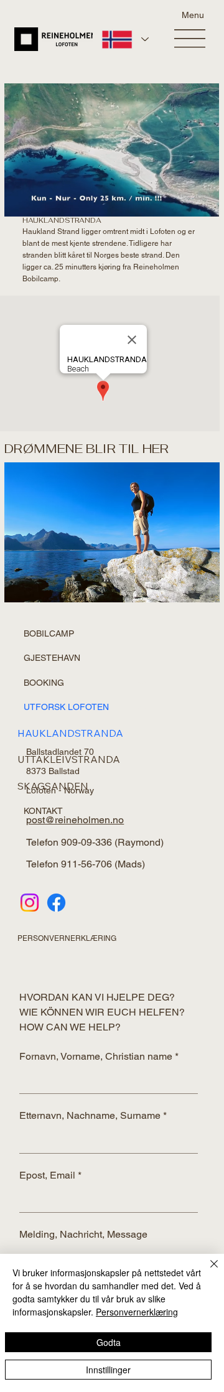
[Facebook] (56, 902)
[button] (197, 201)
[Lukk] (207, 1271)
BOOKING (44, 683)
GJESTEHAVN (52, 658)
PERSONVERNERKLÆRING (66, 938)
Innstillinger (108, 1369)
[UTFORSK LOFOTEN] (142, 707)
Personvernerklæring (137, 1312)
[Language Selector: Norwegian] (124, 39)
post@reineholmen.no (75, 820)
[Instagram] (29, 902)
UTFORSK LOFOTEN (66, 707)
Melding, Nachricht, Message (83, 1234)
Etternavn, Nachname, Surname (93, 1115)
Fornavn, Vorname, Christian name (99, 1056)
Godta (108, 1342)
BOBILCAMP (49, 633)
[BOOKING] (142, 683)
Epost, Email (50, 1175)
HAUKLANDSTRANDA (70, 733)
